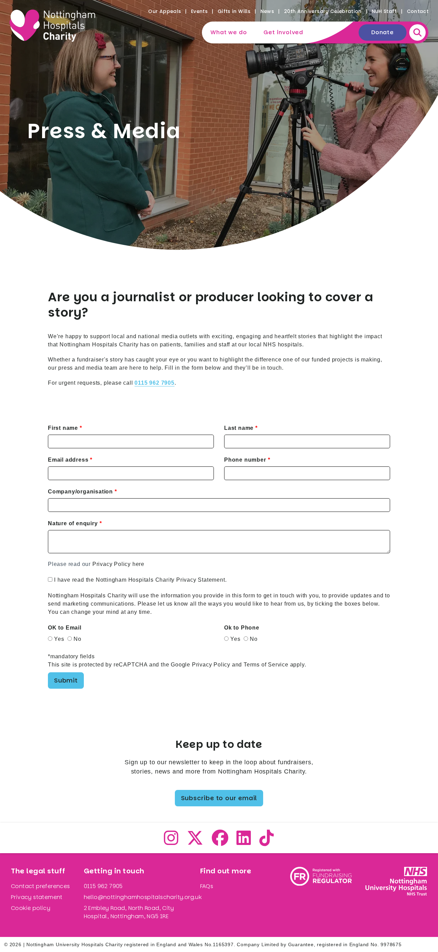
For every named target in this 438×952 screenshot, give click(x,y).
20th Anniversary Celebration (323, 11)
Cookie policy (30, 908)
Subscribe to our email (219, 798)
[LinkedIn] (243, 842)
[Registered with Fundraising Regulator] (321, 895)
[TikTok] (266, 842)
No (77, 639)
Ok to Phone (241, 628)
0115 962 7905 (103, 886)
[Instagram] (171, 842)
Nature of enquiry (73, 523)
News (267, 11)
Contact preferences (40, 886)
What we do (228, 32)
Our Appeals (164, 11)
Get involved (283, 32)
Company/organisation (80, 491)
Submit (66, 680)
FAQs (207, 886)
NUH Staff (384, 11)
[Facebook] (220, 842)
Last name (239, 428)
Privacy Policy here (118, 564)
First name (63, 428)
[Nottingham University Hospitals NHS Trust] (396, 895)
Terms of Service (266, 664)
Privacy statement (37, 897)
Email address (68, 460)
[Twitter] (195, 842)
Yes (59, 639)
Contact (417, 11)
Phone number (245, 460)
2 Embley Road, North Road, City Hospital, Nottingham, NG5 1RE (129, 912)
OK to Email (64, 628)
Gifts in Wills (234, 11)
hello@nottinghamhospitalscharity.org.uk (143, 897)
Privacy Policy (211, 664)
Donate (382, 32)
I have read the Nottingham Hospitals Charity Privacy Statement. (140, 580)
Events (199, 11)
